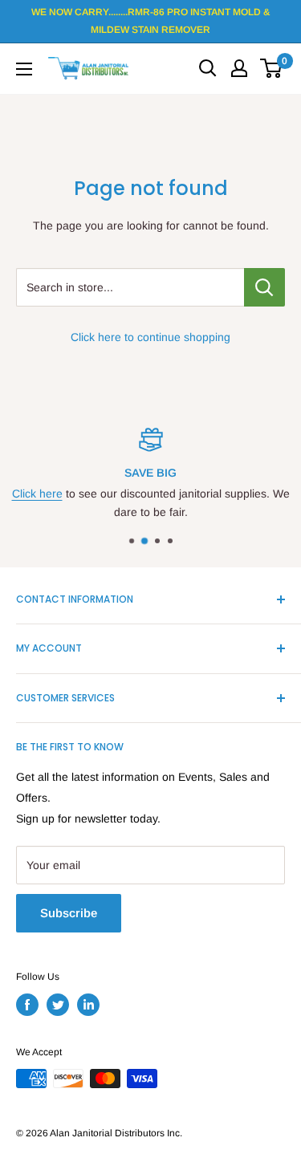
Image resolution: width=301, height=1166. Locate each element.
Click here (37, 493)
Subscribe (68, 913)
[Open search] (208, 68)
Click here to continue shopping (150, 337)
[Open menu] (24, 69)
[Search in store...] (264, 287)
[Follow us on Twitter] (58, 1004)
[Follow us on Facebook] (27, 1004)
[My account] (239, 68)
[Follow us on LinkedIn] (88, 1004)
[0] (272, 68)
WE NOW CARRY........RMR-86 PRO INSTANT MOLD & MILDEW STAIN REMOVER (150, 20)
